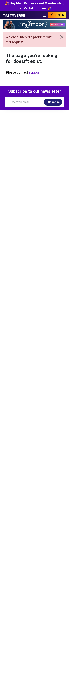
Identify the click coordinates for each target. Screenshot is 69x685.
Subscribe (53, 102)
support (34, 72)
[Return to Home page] (14, 15)
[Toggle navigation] (44, 15)
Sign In (59, 15)
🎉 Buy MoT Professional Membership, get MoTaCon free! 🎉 (34, 5)
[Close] (61, 37)
